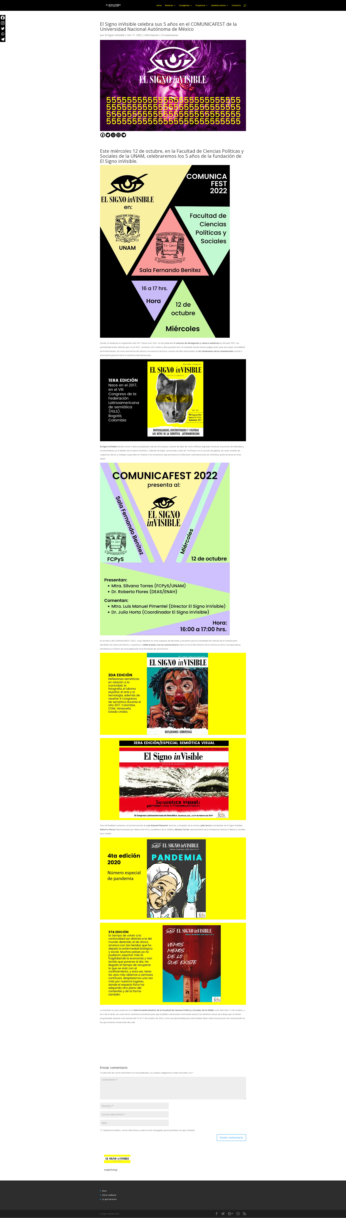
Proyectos (200, 5)
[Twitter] (108, 135)
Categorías (184, 5)
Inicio (159, 5)
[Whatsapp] (113, 135)
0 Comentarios (169, 35)
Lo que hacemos (109, 1199)
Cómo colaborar (109, 1195)
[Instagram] (118, 135)
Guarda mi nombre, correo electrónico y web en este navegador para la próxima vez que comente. (149, 1130)
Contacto (236, 5)
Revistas (169, 5)
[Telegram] (123, 135)
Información (151, 35)
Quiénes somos (218, 5)
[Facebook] (102, 135)
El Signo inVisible (115, 35)
